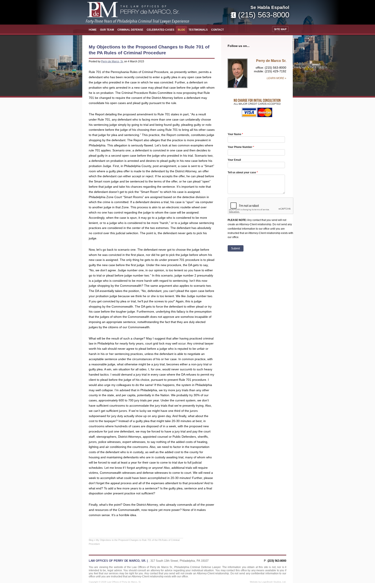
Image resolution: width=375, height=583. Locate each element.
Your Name (234, 134)
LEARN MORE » (276, 78)
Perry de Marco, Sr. (112, 61)
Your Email (234, 159)
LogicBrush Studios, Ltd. (274, 582)
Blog (91, 540)
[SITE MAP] (281, 29)
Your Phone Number (240, 147)
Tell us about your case (242, 172)
